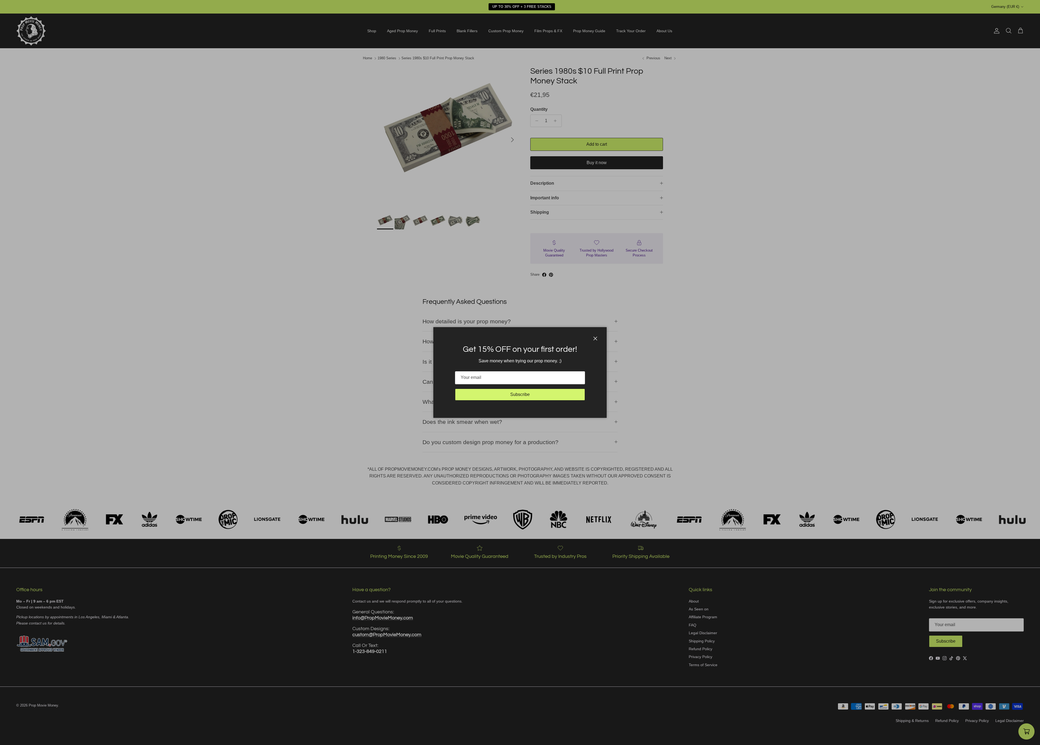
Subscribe (520, 394)
